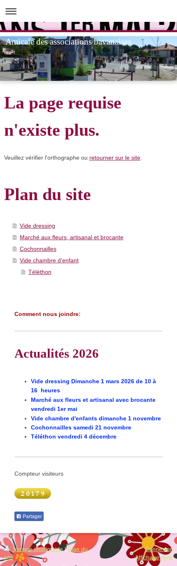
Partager (31, 516)
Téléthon (39, 272)
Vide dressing (37, 225)
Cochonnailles (38, 248)
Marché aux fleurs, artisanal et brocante (71, 237)
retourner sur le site (114, 157)
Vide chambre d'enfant (49, 260)
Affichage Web (154, 557)
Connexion (159, 549)
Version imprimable (38, 549)
